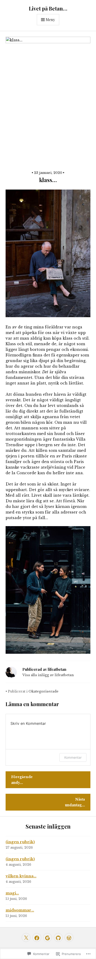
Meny (50, 19)
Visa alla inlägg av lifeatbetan (48, 675)
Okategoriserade (43, 691)
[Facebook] (37, 937)
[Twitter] (26, 937)
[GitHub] (58, 937)
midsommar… (20, 910)
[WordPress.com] (69, 937)
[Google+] (47, 937)
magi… (12, 893)
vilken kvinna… (21, 876)
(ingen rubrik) (20, 842)
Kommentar (73, 757)
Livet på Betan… (48, 8)
